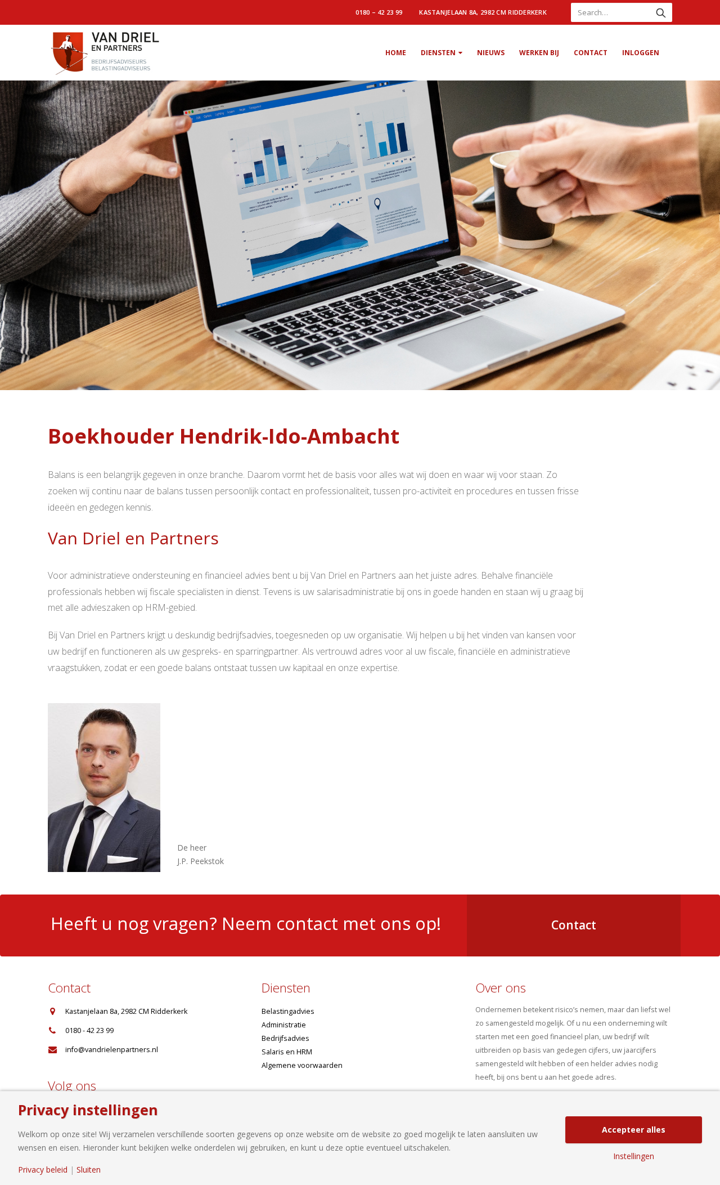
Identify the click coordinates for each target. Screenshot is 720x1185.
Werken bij (539, 52)
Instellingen (633, 1156)
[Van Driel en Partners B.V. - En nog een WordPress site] (104, 52)
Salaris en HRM (287, 1052)
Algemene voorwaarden (302, 1065)
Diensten (438, 52)
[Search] (661, 12)
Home (395, 52)
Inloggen (640, 52)
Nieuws (491, 52)
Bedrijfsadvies (285, 1038)
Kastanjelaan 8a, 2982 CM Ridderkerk (483, 12)
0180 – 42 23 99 (379, 12)
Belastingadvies (288, 1011)
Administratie (284, 1025)
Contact (591, 52)
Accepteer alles (633, 1129)
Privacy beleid (43, 1170)
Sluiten (88, 1170)
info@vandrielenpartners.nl (111, 1049)
